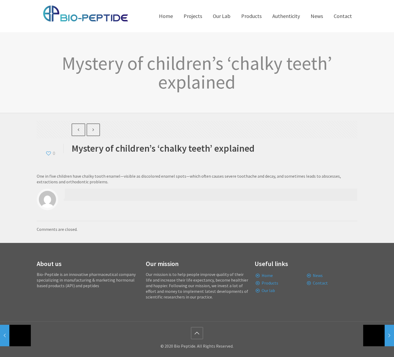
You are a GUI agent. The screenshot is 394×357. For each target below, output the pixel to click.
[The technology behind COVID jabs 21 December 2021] (378, 335)
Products (270, 283)
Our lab (268, 290)
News (318, 275)
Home (267, 275)
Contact (320, 283)
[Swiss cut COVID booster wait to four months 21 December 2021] (15, 335)
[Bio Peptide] (85, 16)
